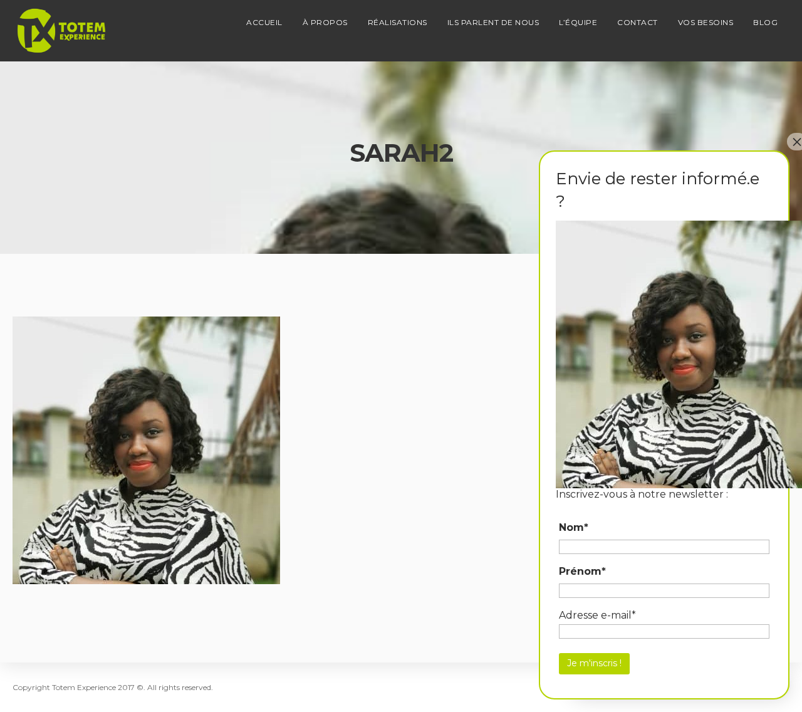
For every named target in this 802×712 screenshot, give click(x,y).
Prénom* (582, 571)
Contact (637, 22)
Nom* (573, 527)
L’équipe (578, 22)
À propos (325, 22)
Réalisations (397, 22)
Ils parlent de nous (493, 22)
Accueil (264, 22)
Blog (765, 22)
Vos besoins (706, 22)
